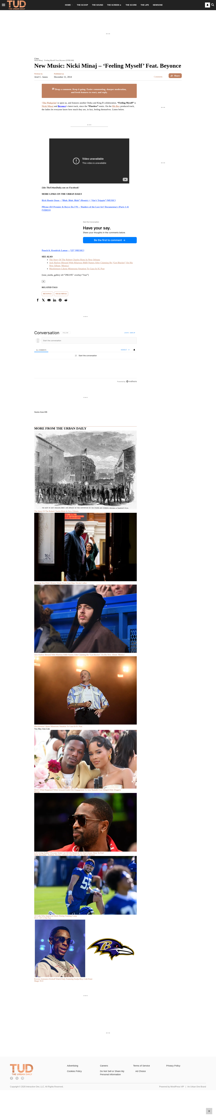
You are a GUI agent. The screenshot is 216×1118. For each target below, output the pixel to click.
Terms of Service (141, 1065)
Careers (104, 1065)
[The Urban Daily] (21, 1074)
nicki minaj (61, 294)
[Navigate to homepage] (16, 5)
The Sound (97, 5)
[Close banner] (134, 85)
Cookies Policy (74, 1071)
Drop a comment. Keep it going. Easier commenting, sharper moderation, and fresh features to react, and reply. (90, 91)
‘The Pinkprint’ (50, 103)
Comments (158, 77)
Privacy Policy (173, 1065)
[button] (108, 58)
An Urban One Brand (196, 1087)
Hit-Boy (116, 106)
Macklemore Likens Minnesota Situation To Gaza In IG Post (76, 268)
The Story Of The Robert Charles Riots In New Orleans (74, 259)
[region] (85, 357)
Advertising (72, 1065)
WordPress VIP (177, 1087)
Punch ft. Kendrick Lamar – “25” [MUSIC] (63, 250)
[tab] (41, 350)
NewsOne (158, 5)
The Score (131, 5)
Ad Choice (140, 1071)
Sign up (132, 332)
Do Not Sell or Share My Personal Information (112, 1073)
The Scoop (82, 5)
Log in (126, 332)
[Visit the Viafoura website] (131, 381)
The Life (145, 5)
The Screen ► (114, 5)
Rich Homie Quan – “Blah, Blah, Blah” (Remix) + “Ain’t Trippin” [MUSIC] (79, 200)
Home (68, 5)
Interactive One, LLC (35, 1087)
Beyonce (47, 294)
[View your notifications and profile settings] (207, 5)
